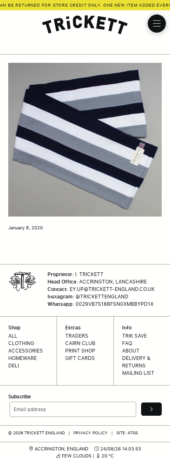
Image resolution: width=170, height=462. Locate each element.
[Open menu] (157, 23)
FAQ (127, 343)
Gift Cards (80, 358)
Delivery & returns (136, 362)
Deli (13, 365)
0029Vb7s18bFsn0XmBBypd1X (114, 303)
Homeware (22, 358)
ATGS (133, 433)
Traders (76, 335)
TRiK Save (134, 335)
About (130, 350)
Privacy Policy (90, 433)
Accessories (25, 350)
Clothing (21, 343)
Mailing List (138, 372)
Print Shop (80, 350)
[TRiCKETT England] (85, 24)
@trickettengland (102, 296)
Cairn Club (80, 343)
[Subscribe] (151, 409)
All (12, 335)
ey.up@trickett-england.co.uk (112, 289)
